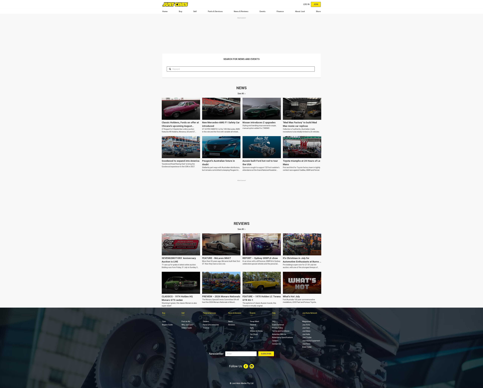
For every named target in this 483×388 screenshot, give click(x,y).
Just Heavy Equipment (311, 341)
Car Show (254, 334)
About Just (300, 11)
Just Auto (306, 325)
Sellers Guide (187, 328)
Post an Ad (186, 321)
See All (241, 93)
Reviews (231, 325)
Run (251, 337)
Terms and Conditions (280, 331)
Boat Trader (307, 347)
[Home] (175, 4)
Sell (195, 11)
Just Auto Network (309, 313)
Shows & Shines (256, 331)
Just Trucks (306, 337)
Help (274, 313)
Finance (280, 11)
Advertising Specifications (282, 337)
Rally (252, 328)
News (230, 321)
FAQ (273, 321)
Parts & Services (215, 11)
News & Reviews (241, 11)
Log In (306, 4)
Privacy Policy (277, 328)
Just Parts (306, 344)
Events (262, 11)
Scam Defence (278, 325)
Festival (253, 325)
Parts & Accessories (211, 325)
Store (318, 11)
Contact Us (276, 344)
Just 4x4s (306, 334)
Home (165, 11)
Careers (275, 341)
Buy (180, 11)
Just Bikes (306, 331)
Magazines (306, 321)
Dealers (206, 321)
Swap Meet (254, 321)
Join (316, 4)
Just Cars (306, 328)
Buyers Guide (167, 325)
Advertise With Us (279, 334)
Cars (164, 321)
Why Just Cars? (188, 325)
